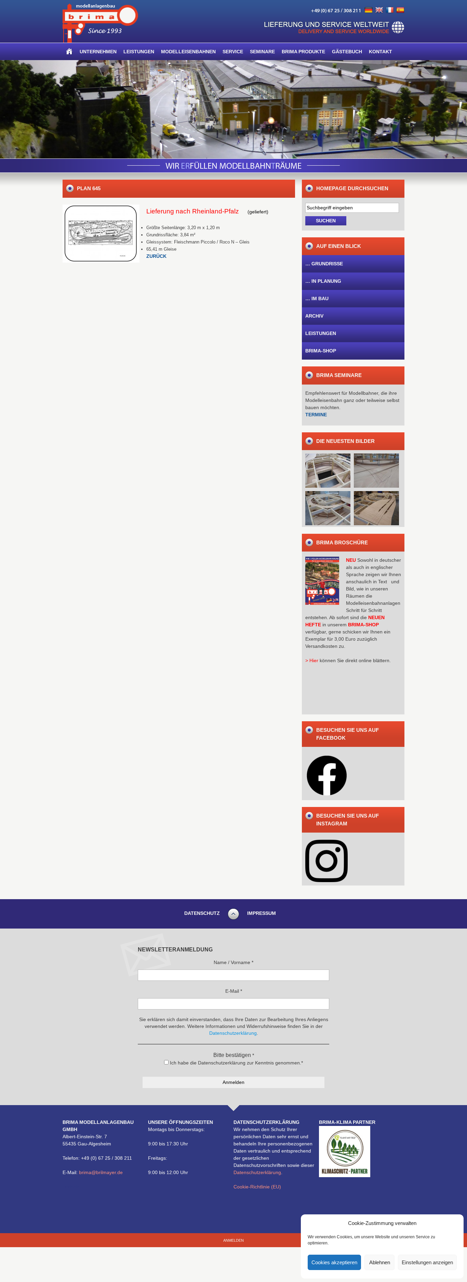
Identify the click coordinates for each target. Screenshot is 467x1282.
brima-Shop (320, 350)
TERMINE (316, 414)
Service (233, 51)
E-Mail (233, 991)
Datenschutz (202, 913)
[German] (368, 10)
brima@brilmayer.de (101, 1172)
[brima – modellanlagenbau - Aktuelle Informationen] (100, 41)
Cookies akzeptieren (334, 1262)
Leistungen (138, 51)
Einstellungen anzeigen (427, 1262)
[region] (233, 109)
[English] (379, 10)
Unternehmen (98, 51)
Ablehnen (379, 1262)
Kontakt (380, 51)
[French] (390, 10)
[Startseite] (69, 51)
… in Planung (323, 281)
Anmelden (233, 1240)
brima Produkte (303, 51)
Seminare (262, 51)
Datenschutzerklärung (257, 1172)
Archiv (314, 316)
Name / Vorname (233, 962)
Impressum (261, 913)
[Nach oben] (233, 918)
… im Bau (317, 298)
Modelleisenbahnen (188, 51)
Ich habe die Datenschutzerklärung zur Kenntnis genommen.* (236, 1062)
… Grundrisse (324, 263)
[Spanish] (400, 10)
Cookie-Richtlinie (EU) (257, 1186)
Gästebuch (347, 51)
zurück (156, 256)
